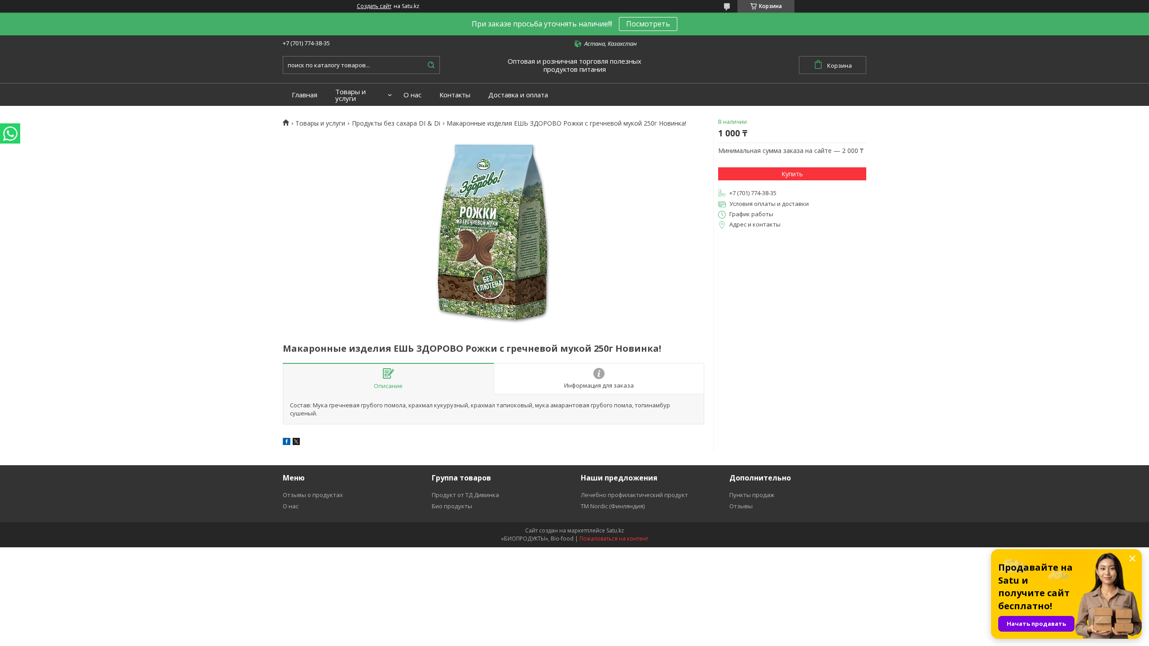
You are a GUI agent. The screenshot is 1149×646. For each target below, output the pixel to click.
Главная (304, 95)
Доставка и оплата (518, 95)
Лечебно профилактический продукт (634, 495)
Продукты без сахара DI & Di (396, 123)
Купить (792, 174)
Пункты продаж (751, 495)
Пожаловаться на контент (613, 538)
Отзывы (741, 506)
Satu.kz (615, 530)
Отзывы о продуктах (313, 495)
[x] (296, 443)
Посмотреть (648, 24)
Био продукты (452, 506)
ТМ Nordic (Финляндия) (613, 506)
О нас (412, 95)
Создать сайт (374, 6)
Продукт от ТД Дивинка (465, 495)
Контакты (454, 95)
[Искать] (431, 65)
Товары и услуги (350, 95)
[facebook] (286, 443)
